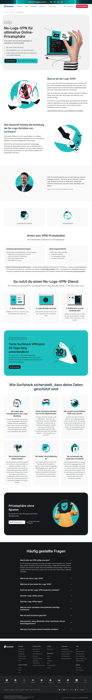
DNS (77, 649)
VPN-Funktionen (36, 651)
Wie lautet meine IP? (80, 651)
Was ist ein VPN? (36, 649)
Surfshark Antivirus (22, 656)
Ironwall (20, 670)
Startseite (6, 12)
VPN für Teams (52, 6)
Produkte (19, 6)
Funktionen (12, 12)
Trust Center (49, 660)
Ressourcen (42, 6)
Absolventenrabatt (65, 656)
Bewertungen (35, 660)
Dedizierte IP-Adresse (37, 658)
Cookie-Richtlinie (65, 697)
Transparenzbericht (51, 665)
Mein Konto (70, 6)
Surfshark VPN (21, 649)
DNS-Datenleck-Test (80, 656)
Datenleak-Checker (80, 660)
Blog (48, 663)
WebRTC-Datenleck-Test (81, 658)
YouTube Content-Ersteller (67, 651)
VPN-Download (36, 663)
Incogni (19, 667)
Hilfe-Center (78, 667)
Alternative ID (21, 651)
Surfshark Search (22, 658)
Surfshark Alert (21, 653)
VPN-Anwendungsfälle (37, 653)
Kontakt (48, 667)
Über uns (49, 656)
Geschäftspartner (65, 649)
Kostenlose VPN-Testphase (39, 665)
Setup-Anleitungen (80, 670)
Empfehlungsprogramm (67, 658)
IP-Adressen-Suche (80, 653)
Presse (48, 658)
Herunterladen (33, 6)
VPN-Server (35, 656)
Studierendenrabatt (66, 653)
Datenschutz (73, 697)
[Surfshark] (9, 6)
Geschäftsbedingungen (83, 697)
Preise (26, 6)
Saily (19, 672)
